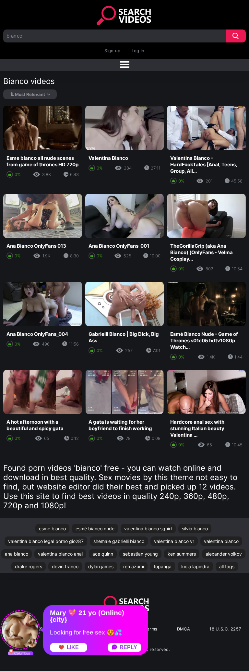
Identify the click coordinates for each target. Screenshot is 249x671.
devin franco (65, 566)
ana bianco (16, 554)
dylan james (100, 566)
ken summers (182, 554)
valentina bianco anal (60, 554)
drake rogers (28, 566)
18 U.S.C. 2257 (225, 628)
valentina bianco (221, 541)
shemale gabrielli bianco (118, 541)
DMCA (183, 628)
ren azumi (133, 566)
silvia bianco (195, 528)
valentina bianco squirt (148, 528)
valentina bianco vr (174, 541)
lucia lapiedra (195, 566)
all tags (226, 566)
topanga (163, 566)
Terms (151, 628)
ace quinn (102, 554)
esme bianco (52, 528)
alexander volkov (224, 554)
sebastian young (140, 554)
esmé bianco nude (95, 528)
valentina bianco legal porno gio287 (46, 541)
